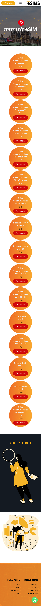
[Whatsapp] (35, 600)
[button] (20, 3)
